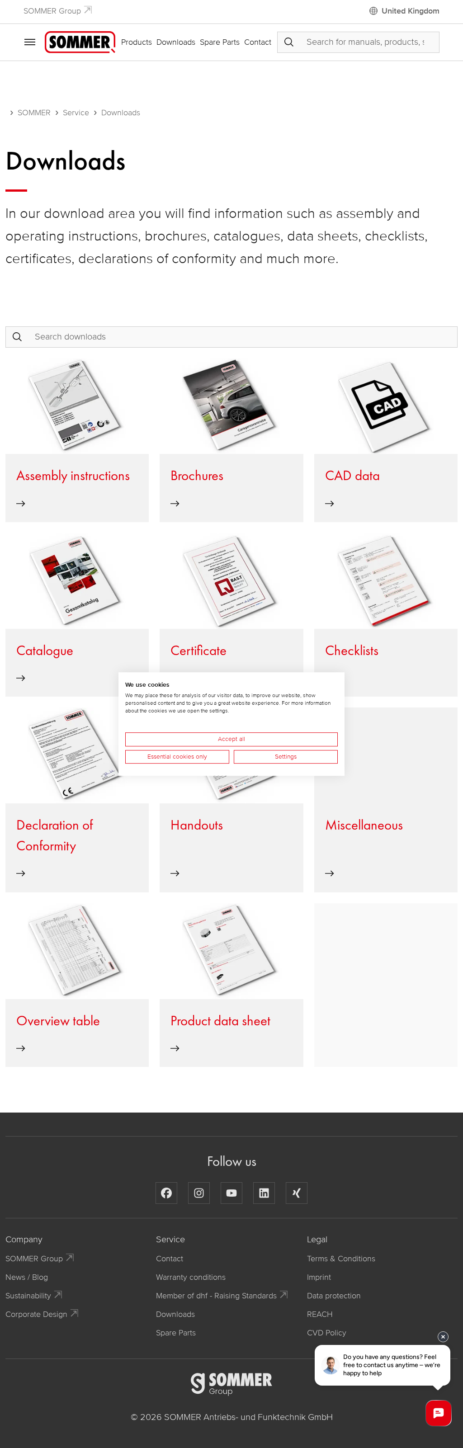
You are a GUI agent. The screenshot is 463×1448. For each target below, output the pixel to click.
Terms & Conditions (341, 1259)
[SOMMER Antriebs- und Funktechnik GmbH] (80, 42)
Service (76, 113)
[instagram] (199, 1193)
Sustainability (28, 1296)
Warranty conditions (191, 1277)
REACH (320, 1314)
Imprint (319, 1277)
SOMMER (34, 113)
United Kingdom (410, 11)
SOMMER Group (52, 11)
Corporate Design (36, 1314)
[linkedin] (264, 1193)
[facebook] (166, 1193)
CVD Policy (326, 1333)
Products (136, 42)
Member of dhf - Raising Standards (216, 1296)
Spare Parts (220, 42)
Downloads (175, 42)
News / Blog (26, 1277)
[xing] (296, 1193)
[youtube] (231, 1193)
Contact (257, 42)
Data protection (334, 1296)
